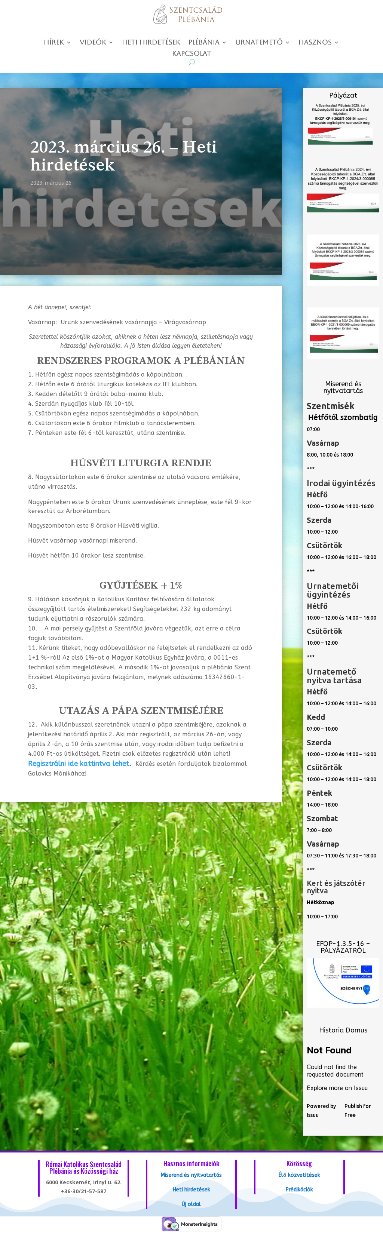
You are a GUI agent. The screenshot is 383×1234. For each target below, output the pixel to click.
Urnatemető (259, 43)
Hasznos (315, 43)
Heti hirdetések (151, 43)
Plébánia (204, 43)
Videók (93, 43)
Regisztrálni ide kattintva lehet (78, 763)
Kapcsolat (191, 54)
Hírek (54, 43)
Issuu (313, 1115)
